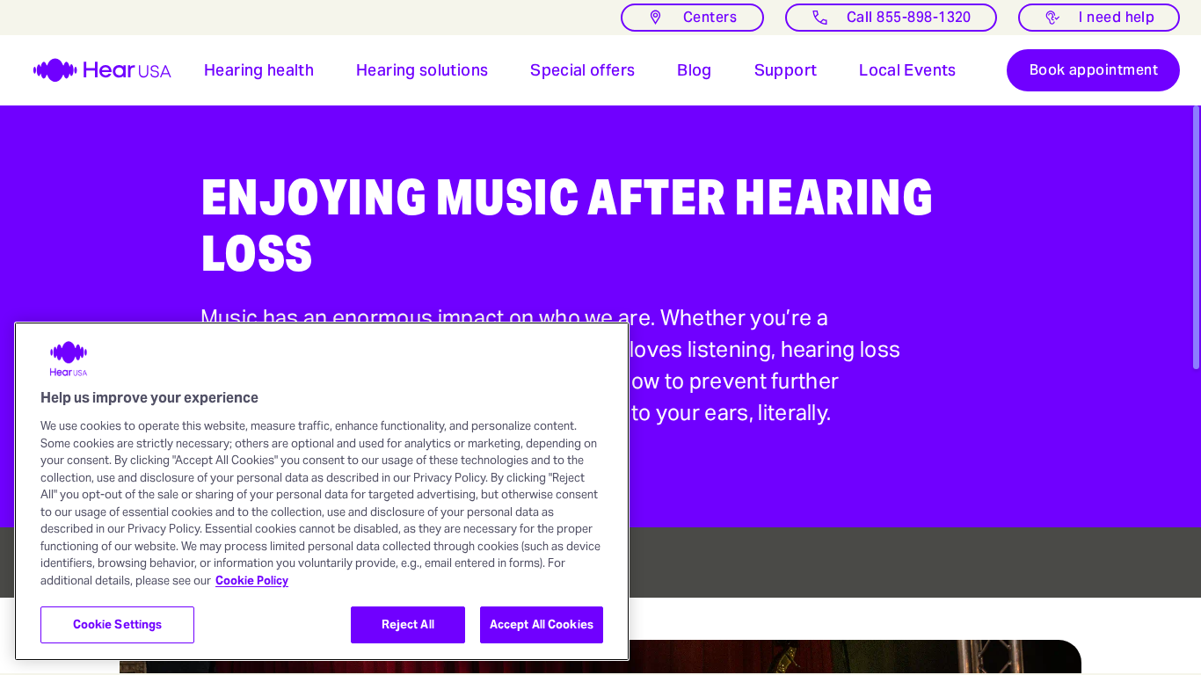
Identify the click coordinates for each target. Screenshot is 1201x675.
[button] (259, 70)
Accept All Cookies (541, 624)
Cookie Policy (251, 580)
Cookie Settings (118, 624)
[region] (322, 491)
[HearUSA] (91, 70)
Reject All (408, 624)
